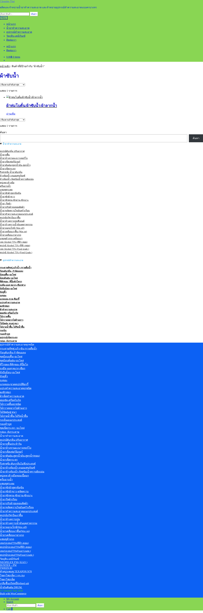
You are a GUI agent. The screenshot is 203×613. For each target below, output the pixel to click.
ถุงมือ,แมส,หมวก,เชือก (12, 368)
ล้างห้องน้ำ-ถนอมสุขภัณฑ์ (12, 175)
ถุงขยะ (3, 295)
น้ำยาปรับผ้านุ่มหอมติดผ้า (12, 207)
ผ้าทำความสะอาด (8, 309)
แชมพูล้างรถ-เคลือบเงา (11, 238)
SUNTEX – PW (8, 565)
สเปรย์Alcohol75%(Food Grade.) (17, 555)
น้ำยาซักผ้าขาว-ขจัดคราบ (14, 491)
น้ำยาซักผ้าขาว (7, 196)
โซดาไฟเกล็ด (7, 579)
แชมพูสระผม (6, 189)
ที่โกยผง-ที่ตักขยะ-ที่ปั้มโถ (14, 364)
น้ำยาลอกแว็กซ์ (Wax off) (12, 228)
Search (9, 601)
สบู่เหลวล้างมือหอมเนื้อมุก (14, 475)
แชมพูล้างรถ (7, 539)
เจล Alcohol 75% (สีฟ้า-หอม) (13, 242)
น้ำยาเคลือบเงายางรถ (10, 235)
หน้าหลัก (5, 66)
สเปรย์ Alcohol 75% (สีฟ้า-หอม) (15, 245)
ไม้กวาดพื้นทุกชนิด (10, 404)
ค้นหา (34, 14)
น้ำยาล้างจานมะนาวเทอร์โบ (14, 158)
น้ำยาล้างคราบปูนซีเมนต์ (12, 221)
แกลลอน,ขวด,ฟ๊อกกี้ (9, 299)
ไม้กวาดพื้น (5, 316)
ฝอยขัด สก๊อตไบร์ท (9, 313)
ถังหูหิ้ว (3, 292)
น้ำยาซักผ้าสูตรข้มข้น (10, 193)
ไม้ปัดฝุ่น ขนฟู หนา (9, 323)
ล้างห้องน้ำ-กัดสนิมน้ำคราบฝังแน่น (17, 179)
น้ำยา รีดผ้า (5, 203)
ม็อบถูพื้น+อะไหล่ (8, 274)
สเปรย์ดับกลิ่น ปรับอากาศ (12, 151)
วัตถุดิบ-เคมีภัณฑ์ (15, 36)
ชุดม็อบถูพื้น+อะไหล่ (11, 356)
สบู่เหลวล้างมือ (7, 182)
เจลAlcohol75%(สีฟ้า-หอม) (14, 543)
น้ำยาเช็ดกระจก (8, 168)
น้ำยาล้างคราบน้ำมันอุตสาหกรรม (16, 224)
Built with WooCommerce (13, 593)
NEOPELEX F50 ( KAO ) (13, 562)
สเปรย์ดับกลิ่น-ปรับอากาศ (14, 440)
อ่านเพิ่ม (10, 113)
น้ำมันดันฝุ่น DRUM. (11, 587)
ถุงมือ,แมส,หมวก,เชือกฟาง (13, 285)
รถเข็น (3, 330)
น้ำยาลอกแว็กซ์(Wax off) (13, 527)
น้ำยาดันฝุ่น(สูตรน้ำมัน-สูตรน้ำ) (15, 165)
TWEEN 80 (6, 568)
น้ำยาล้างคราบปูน (10, 519)
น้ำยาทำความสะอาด (17, 28)
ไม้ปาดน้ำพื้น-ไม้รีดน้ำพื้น (12, 327)
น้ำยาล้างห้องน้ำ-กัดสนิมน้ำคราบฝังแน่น (22, 471)
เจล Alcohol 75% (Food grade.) (14, 249)
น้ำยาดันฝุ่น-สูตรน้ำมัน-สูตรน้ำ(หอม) (20, 455)
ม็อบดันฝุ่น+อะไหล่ (9, 278)
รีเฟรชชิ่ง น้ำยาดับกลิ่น (11, 172)
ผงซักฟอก (4, 306)
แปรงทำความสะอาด (10, 302)
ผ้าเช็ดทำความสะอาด (12, 396)
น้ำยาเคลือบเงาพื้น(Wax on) (15, 531)
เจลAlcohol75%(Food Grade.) (15, 551)
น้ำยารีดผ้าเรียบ (8, 499)
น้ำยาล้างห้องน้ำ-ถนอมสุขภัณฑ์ (17, 467)
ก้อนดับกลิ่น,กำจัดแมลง (13, 352)
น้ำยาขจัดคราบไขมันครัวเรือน (15, 210)
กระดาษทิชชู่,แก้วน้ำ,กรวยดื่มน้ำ (15, 267)
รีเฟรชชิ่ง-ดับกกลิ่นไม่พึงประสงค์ (18, 463)
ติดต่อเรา (11, 40)
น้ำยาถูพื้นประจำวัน (11, 443)
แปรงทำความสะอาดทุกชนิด (15, 388)
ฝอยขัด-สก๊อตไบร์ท (10, 400)
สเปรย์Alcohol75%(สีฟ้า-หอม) (16, 547)
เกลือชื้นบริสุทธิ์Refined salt (14, 583)
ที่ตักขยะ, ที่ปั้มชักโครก (11, 281)
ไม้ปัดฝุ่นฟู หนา (8, 412)
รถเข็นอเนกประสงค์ (11, 420)
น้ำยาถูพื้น (5, 155)
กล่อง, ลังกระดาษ (8, 341)
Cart (9, 609)
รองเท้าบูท (5, 334)
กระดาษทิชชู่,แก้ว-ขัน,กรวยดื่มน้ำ (18, 348)
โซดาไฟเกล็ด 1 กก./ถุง (12, 575)
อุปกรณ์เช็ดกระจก (8, 337)
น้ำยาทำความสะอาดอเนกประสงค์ (16, 214)
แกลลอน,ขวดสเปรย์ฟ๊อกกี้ (14, 384)
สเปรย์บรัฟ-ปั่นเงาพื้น (10, 217)
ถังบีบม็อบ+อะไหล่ (8, 288)
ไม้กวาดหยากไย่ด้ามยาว (11, 320)
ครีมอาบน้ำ (5, 186)
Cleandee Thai (7, 1)
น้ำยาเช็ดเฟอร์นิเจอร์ (10, 162)
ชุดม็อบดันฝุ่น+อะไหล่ (12, 360)
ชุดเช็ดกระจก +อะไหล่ (12, 428)
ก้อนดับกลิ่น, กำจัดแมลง (11, 271)
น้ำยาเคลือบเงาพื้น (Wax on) (13, 231)
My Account (12, 599)
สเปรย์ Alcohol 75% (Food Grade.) (16, 252)
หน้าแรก (11, 24)
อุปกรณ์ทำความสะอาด (19, 32)
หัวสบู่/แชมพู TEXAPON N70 (16, 571)
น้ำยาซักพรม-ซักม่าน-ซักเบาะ (14, 200)
